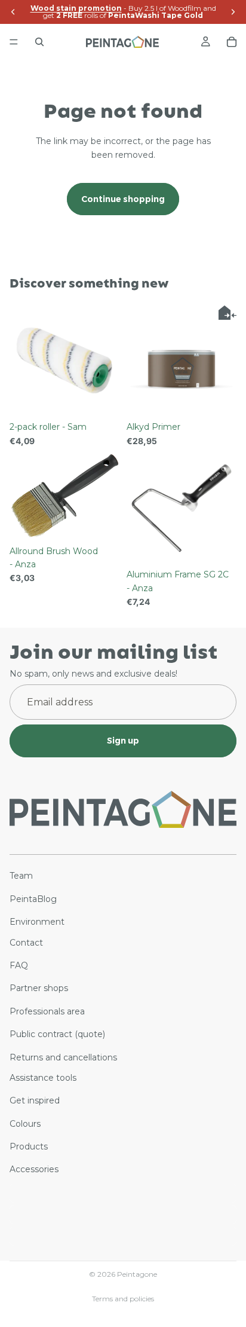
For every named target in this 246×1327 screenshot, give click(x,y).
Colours (25, 1123)
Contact (26, 942)
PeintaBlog (33, 899)
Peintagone (137, 1274)
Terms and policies (123, 1298)
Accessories (34, 1169)
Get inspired (35, 1100)
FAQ (19, 965)
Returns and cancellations (63, 1056)
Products (29, 1146)
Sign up (123, 740)
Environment (37, 921)
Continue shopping (123, 199)
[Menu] (13, 42)
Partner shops (39, 988)
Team (21, 875)
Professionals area (47, 1011)
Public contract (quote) (57, 1034)
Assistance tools (43, 1077)
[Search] (39, 42)
